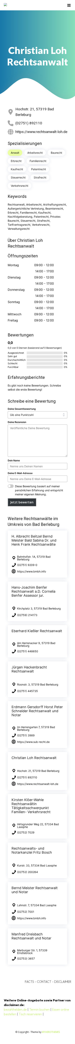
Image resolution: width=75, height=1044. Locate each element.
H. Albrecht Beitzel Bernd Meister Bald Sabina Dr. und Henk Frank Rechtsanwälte (34, 540)
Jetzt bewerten (21, 502)
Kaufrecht (17, 169)
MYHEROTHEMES (51, 1032)
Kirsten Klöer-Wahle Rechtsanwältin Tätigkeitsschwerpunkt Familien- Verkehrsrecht (31, 806)
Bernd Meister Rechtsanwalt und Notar (35, 890)
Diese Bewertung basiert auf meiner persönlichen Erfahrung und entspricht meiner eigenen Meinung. (39, 490)
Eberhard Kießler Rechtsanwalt (37, 631)
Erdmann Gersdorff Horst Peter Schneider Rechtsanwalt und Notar (37, 711)
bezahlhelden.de (15, 1009)
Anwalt (15, 152)
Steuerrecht (18, 177)
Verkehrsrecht (19, 185)
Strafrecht (40, 177)
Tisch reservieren (30, 1014)
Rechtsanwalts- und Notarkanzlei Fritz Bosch (32, 850)
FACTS (29, 982)
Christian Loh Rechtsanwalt (34, 758)
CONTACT (44, 982)
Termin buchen (39, 1009)
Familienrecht (38, 161)
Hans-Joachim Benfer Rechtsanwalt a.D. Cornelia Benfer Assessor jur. (33, 591)
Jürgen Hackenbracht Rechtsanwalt (29, 669)
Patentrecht (38, 169)
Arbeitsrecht (35, 152)
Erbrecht (16, 161)
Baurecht (56, 152)
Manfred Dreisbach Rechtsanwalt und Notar (31, 936)
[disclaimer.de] (32, 5)
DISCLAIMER (62, 982)
